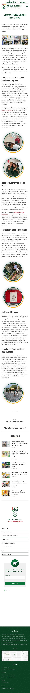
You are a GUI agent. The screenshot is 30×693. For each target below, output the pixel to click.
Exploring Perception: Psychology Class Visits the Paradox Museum (19, 443)
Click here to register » (15, 521)
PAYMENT (23, 2)
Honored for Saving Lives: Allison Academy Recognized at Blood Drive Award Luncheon (20, 454)
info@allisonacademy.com (8, 688)
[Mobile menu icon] (26, 6)
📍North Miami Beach (10, 2)
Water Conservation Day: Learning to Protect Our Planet (19, 464)
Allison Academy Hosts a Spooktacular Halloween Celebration (19, 492)
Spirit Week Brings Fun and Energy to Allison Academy (19, 473)
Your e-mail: (8, 575)
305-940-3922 (5, 682)
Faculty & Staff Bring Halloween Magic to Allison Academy (19, 483)
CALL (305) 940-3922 (16, 1)
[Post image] (6, 444)
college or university (7, 111)
